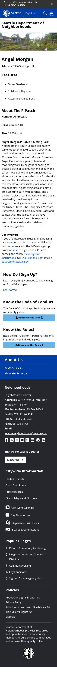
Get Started (10, 290)
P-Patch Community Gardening (27, 548)
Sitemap (10, 616)
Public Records (14, 492)
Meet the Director (16, 373)
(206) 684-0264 (30, 257)
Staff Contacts (14, 368)
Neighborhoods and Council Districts (26, 557)
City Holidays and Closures (21, 498)
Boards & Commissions (25, 529)
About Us (14, 359)
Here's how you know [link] (14, 5)
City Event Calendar (22, 507)
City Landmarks (18, 572)
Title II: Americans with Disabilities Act (28, 607)
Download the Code (29, 317)
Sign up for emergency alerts (26, 578)
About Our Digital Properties (23, 597)
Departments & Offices (25, 523)
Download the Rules (29, 345)
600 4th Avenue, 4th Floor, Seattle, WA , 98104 (26, 402)
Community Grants (20, 565)
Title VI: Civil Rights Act (19, 612)
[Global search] (46, 13)
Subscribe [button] (13, 460)
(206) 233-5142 (19, 423)
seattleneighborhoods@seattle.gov (26, 433)
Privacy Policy (13, 602)
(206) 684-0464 (22, 419)
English (28, 13)
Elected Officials (15, 479)
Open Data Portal (16, 485)
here (14, 250)
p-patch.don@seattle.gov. (27, 259)
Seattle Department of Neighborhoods (23, 24)
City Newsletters (20, 515)
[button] (52, 4)
